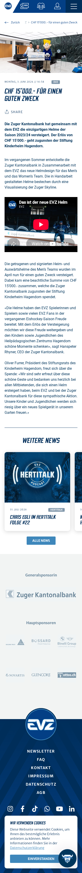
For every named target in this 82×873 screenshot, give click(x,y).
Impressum (41, 776)
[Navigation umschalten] (74, 6)
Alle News (41, 541)
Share (17, 112)
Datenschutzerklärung (27, 848)
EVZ (56, 82)
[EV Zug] (41, 724)
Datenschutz (41, 784)
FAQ (41, 759)
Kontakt (41, 767)
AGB (41, 792)
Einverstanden (41, 859)
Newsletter (41, 751)
